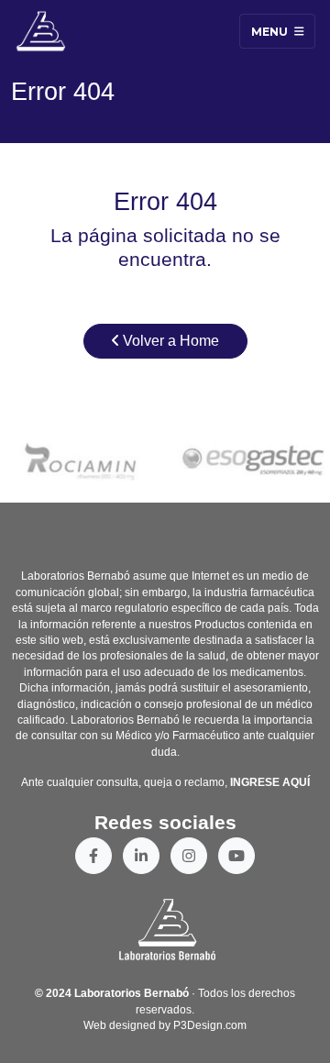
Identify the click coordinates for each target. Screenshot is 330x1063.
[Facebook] (93, 855)
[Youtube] (236, 855)
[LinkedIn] (141, 855)
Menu (271, 31)
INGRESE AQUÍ (270, 782)
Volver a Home (169, 341)
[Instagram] (188, 855)
